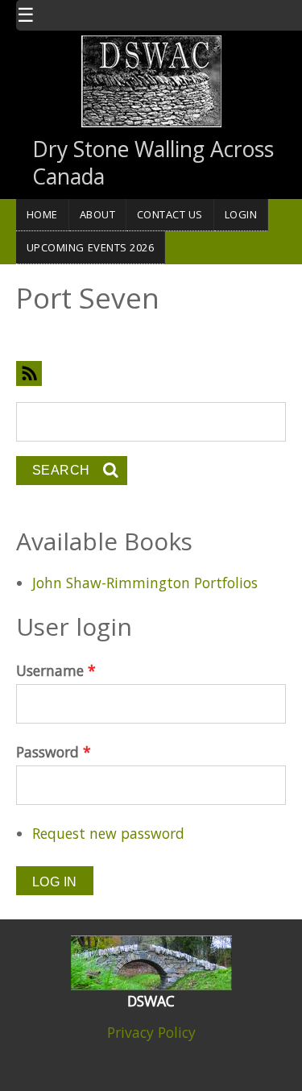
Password (53, 751)
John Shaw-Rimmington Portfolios (145, 582)
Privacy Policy (151, 1032)
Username (56, 670)
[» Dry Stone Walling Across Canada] (151, 79)
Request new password (108, 833)
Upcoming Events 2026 (91, 247)
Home (42, 214)
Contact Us (170, 214)
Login (241, 214)
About (98, 214)
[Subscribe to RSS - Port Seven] (151, 373)
